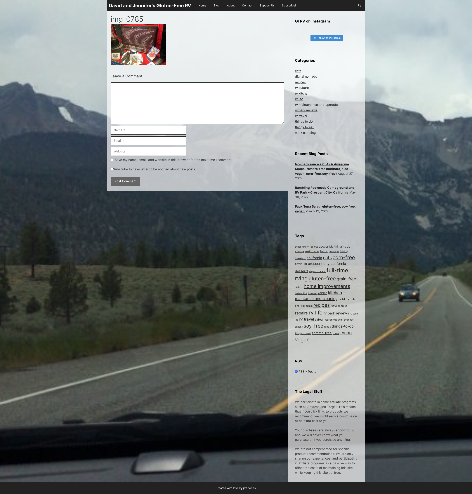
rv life (299, 99)
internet (312, 293)
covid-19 (301, 264)
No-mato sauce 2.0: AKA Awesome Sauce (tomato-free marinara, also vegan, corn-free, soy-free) (322, 168)
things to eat (304, 127)
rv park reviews (306, 110)
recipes (300, 82)
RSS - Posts (307, 371)
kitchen (335, 292)
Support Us (267, 5)
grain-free (346, 278)
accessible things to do (334, 246)
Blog (217, 5)
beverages (334, 251)
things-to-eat (303, 333)
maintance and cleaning (316, 298)
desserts (301, 271)
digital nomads (306, 76)
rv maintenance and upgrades (317, 105)
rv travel (301, 116)
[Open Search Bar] (359, 5)
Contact (247, 5)
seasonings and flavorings (339, 319)
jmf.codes (249, 488)
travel (336, 333)
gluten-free (322, 278)
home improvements (327, 286)
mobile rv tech (347, 299)
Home (202, 5)
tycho (346, 332)
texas (327, 326)
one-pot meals (304, 305)
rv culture (302, 88)
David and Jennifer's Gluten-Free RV (150, 5)
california (314, 258)
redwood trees (339, 306)
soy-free (313, 326)
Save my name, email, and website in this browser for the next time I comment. (173, 160)
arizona (299, 251)
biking (344, 251)
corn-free (344, 257)
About (231, 5)
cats (298, 71)
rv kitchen (302, 93)
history (299, 287)
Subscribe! (289, 5)
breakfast (300, 258)
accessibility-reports (306, 246)
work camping (305, 133)
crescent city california (327, 263)
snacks (299, 326)
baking (324, 251)
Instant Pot (301, 293)
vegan (302, 339)
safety (319, 319)
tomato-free (322, 333)
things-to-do (343, 326)
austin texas (312, 251)
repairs (301, 313)
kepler (322, 293)
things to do (304, 121)
